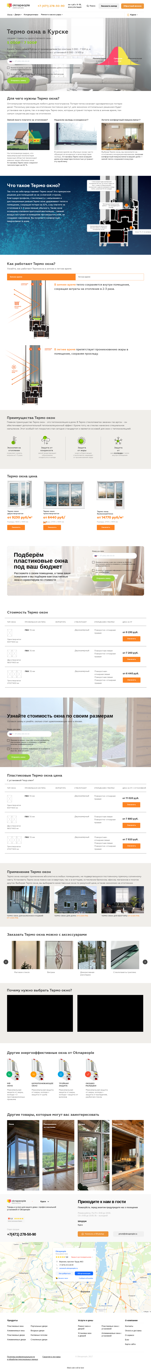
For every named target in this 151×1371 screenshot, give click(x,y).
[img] (18, 6)
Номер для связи (13, 57)
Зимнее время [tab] (16, 277)
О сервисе (129, 1335)
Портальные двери (39, 1326)
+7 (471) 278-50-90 (51, 6)
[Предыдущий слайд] (6, 962)
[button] (132, 6)
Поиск (92, 6)
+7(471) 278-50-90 (21, 1234)
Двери (18, 15)
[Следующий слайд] (145, 962)
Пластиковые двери (16, 1335)
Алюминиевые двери (16, 1340)
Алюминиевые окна (16, 1331)
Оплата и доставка (133, 1331)
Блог (127, 1340)
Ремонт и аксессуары (51, 15)
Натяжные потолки (39, 1335)
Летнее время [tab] (84, 277)
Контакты (129, 1326)
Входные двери (37, 1331)
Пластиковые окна (15, 1326)
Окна (9, 15)
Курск (133, 15)
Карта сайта (130, 1344)
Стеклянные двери (39, 1340)
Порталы (117, 1124)
